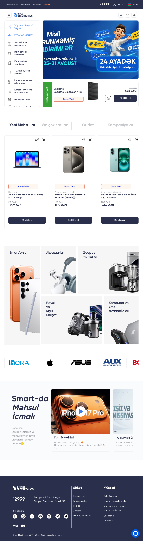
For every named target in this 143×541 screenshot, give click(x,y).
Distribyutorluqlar (82, 516)
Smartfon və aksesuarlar (21, 43)
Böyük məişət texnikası (21, 53)
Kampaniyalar (12, 5)
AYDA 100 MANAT (23, 35)
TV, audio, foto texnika (22, 72)
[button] (84, 73)
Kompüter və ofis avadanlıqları (23, 91)
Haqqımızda (79, 496)
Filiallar (76, 506)
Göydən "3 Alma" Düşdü (23, 27)
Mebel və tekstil (22, 100)
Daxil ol (120, 4)
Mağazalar (25, 5)
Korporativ (37, 5)
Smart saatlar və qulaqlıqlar (23, 81)
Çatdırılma (108, 516)
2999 (104, 5)
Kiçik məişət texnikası (20, 62)
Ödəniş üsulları (110, 496)
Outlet (47, 5)
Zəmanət (78, 511)
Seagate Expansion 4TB (68, 92)
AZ (134, 4)
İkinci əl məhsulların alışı (115, 501)
